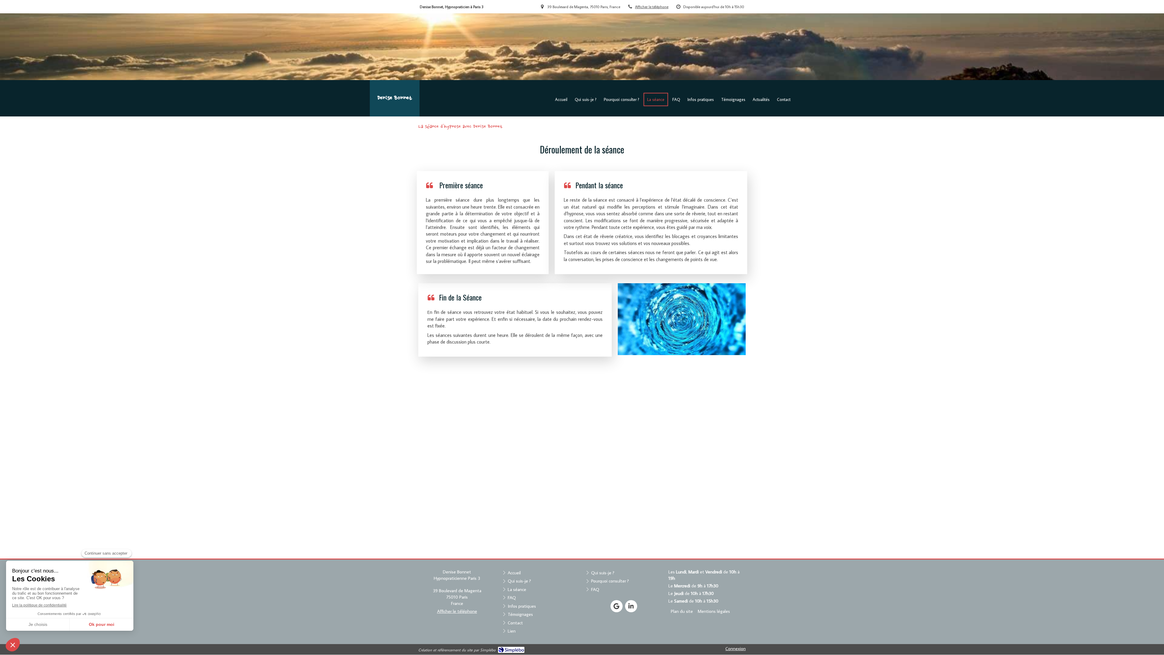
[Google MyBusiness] (616, 606)
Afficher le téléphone (651, 6)
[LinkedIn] (631, 606)
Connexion (735, 648)
